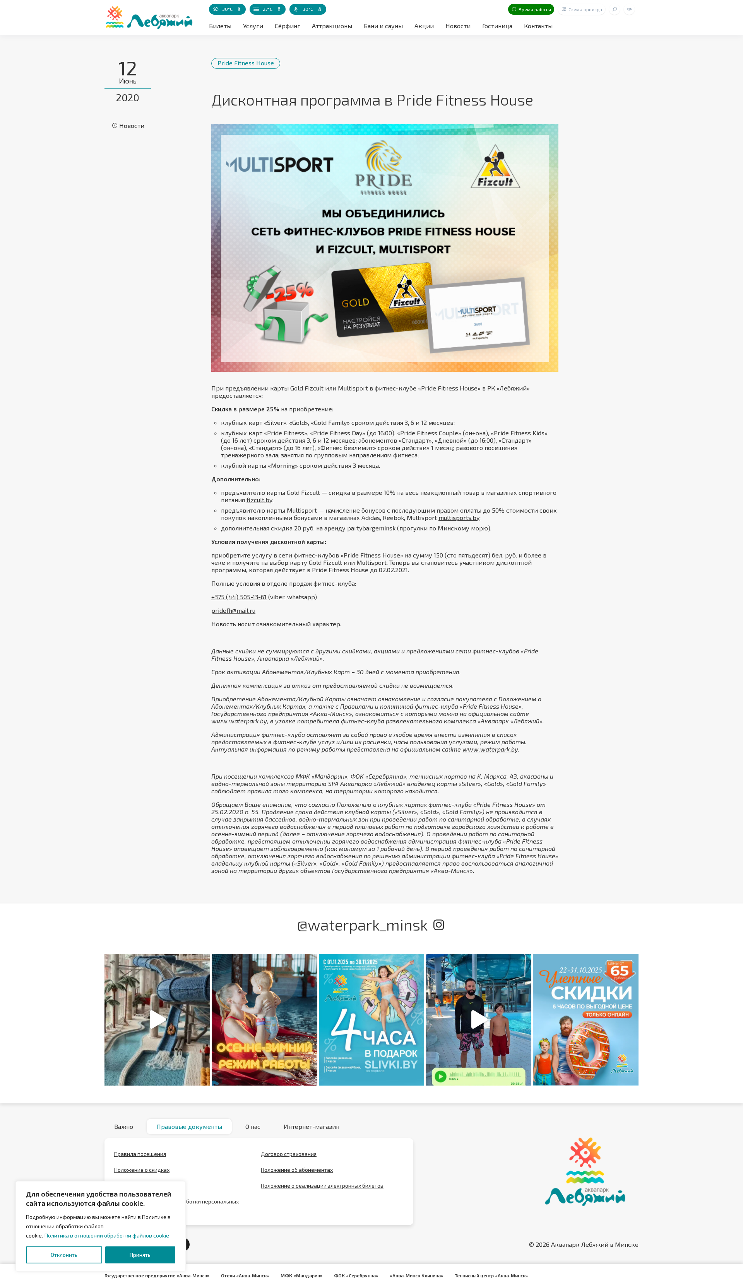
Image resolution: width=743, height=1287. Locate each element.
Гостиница (497, 25)
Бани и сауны (383, 25)
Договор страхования (289, 1154)
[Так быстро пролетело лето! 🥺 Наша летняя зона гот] (478, 1020)
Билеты (220, 25)
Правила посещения (140, 1154)
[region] (100, 1226)
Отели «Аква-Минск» (245, 1275)
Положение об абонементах (297, 1169)
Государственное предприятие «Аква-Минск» (156, 1275)
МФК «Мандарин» (301, 1275)
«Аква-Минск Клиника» (416, 1275)
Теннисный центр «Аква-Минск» (491, 1275)
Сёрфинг (287, 25)
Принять (140, 1254)
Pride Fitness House (245, 62)
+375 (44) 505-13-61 (239, 596)
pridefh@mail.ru (233, 610)
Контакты (538, 25)
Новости (458, 25)
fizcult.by (259, 499)
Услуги (253, 25)
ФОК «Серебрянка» (356, 1275)
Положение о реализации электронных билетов (322, 1185)
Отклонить (64, 1254)
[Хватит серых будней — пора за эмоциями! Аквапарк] (372, 1020)
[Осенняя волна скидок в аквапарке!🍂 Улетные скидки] (586, 1020)
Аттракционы (332, 25)
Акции (424, 25)
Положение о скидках (141, 1169)
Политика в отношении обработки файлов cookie (107, 1235)
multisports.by (458, 517)
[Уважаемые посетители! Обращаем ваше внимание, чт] (264, 1020)
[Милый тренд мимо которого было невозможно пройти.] (157, 1020)
